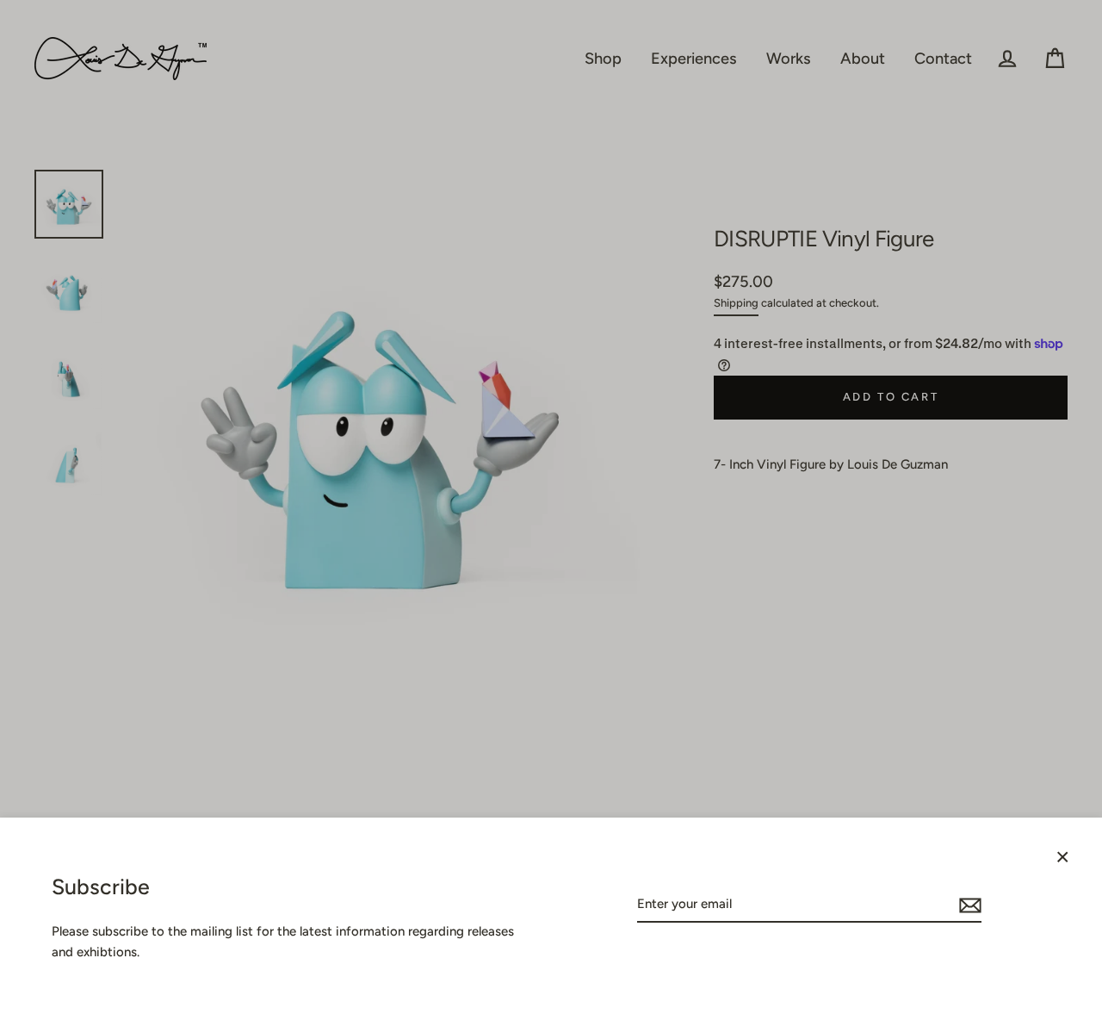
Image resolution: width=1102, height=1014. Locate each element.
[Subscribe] (967, 904)
